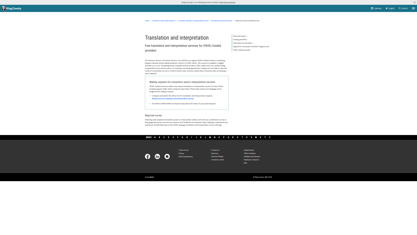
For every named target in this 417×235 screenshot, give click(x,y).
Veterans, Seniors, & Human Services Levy (193, 21)
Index (149, 137)
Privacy (181, 153)
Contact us (215, 150)
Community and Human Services (163, 21)
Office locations (250, 153)
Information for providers (221, 21)
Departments (249, 150)
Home (147, 21)
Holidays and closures (252, 156)
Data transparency (186, 156)
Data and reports (240, 36)
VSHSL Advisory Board (241, 50)
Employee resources (251, 160)
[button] (414, 2)
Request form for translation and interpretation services (173, 98)
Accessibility (149, 177)
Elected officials (217, 156)
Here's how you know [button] (227, 2)
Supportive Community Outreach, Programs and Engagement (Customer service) (251, 46)
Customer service (217, 160)
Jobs (245, 163)
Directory (214, 153)
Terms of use (184, 150)
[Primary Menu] (413, 8)
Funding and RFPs (240, 40)
